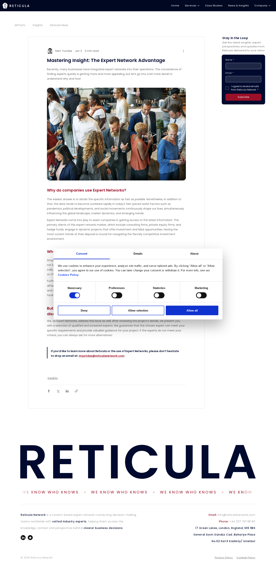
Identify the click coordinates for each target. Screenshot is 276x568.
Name (229, 59)
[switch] (117, 295)
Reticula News (59, 25)
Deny (84, 310)
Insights (38, 25)
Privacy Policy (224, 557)
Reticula (19, 5)
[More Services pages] (198, 6)
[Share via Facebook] (49, 391)
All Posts (20, 25)
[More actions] (183, 51)
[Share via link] (76, 391)
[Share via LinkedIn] (67, 391)
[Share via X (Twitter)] (58, 391)
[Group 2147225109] (30, 537)
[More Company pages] (270, 6)
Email (229, 73)
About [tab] (194, 253)
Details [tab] (138, 253)
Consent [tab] (81, 253)
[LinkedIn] (23, 537)
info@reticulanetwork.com (232, 515)
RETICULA (138, 461)
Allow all (192, 310)
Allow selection (138, 310)
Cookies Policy (68, 274)
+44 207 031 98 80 (237, 521)
